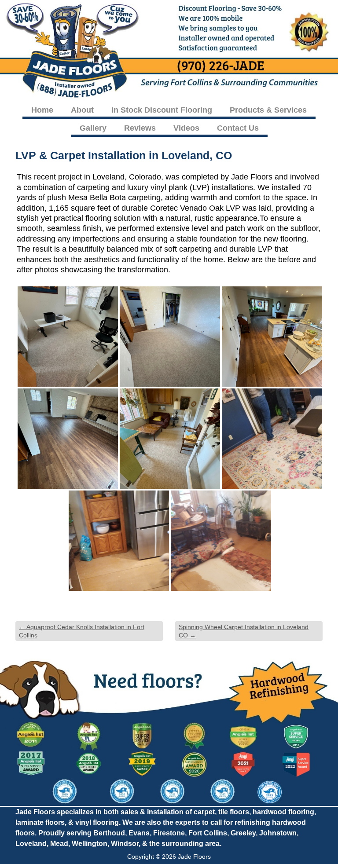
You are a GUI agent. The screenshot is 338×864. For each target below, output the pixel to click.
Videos (186, 128)
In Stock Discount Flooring (161, 110)
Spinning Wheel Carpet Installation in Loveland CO (244, 630)
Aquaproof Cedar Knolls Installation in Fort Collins (81, 630)
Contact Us (238, 128)
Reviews (140, 128)
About (82, 110)
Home (42, 110)
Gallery (93, 128)
